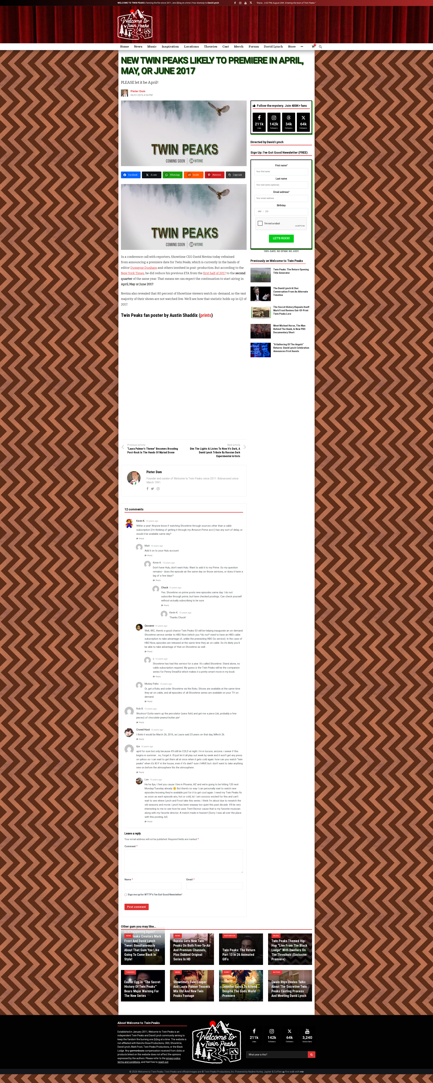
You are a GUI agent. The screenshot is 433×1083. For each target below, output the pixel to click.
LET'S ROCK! (281, 238)
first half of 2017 (214, 273)
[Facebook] (235, 3)
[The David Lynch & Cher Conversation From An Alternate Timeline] (260, 294)
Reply (141, 538)
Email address (281, 192)
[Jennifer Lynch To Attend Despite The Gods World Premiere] (241, 985)
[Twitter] (152, 489)
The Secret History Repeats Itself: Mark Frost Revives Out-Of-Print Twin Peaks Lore (291, 310)
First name (281, 165)
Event (227, 972)
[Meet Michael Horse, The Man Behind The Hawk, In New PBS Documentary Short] (260, 331)
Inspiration (229, 936)
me (302, 1071)
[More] (301, 46)
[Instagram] (240, 3)
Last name (281, 179)
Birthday (281, 205)
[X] (251, 3)
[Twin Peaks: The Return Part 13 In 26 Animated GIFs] (241, 949)
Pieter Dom (138, 91)
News (128, 936)
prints (205, 315)
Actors (276, 972)
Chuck (164, 587)
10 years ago (152, 521)
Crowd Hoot (143, 729)
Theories (130, 972)
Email (190, 879)
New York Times (132, 273)
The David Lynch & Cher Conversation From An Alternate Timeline (290, 292)
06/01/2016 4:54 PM (142, 95)
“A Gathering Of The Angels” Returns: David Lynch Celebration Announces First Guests (291, 348)
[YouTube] (245, 3)
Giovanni (149, 625)
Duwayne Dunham (143, 268)
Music (276, 936)
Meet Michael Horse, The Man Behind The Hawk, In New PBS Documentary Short (289, 329)
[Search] (320, 46)
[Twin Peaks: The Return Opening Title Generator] (260, 275)
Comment (131, 846)
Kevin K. (140, 520)
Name (128, 879)
